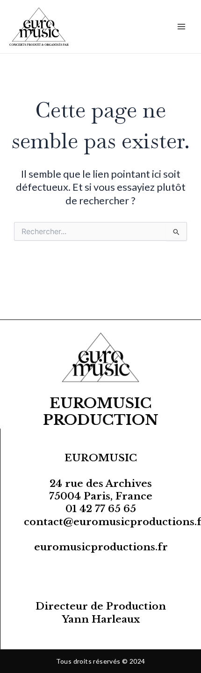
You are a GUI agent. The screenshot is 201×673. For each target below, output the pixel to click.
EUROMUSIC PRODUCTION (100, 412)
